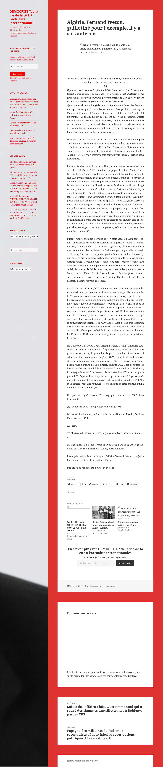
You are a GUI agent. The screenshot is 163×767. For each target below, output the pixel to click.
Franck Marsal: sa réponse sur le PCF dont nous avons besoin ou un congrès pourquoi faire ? (24, 188)
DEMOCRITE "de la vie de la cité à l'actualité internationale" (24, 17)
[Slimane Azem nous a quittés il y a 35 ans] (129, 512)
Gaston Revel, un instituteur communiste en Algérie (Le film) (103, 525)
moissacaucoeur (94, 586)
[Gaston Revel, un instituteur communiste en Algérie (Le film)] (103, 512)
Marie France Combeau (20, 183)
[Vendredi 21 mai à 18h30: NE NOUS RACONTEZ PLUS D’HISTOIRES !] (78, 512)
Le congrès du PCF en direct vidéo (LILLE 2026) (23, 165)
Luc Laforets (15, 209)
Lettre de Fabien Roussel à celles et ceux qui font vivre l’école (22, 115)
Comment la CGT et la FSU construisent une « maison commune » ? (23, 175)
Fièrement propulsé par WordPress (83, 760)
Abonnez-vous (17, 74)
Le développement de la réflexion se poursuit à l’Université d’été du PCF (23, 141)
